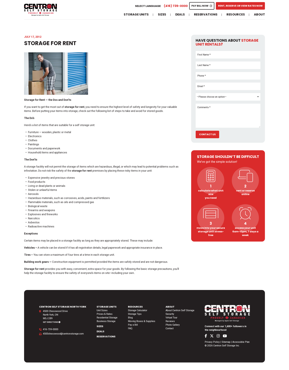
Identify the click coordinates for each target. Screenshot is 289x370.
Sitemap (226, 342)
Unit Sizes (102, 310)
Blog (130, 317)
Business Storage (106, 321)
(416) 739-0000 (176, 6)
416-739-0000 (50, 329)
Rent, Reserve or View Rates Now (240, 6)
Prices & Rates (104, 314)
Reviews (170, 321)
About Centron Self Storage (180, 310)
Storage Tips (134, 314)
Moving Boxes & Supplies (141, 321)
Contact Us (207, 134)
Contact (170, 328)
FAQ (130, 328)
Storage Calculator (137, 310)
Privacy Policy (212, 342)
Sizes (162, 15)
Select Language (148, 6)
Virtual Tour (171, 317)
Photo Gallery (173, 324)
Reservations (206, 15)
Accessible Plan (241, 342)
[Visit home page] (40, 10)
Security (170, 314)
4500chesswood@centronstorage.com (63, 333)
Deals (180, 15)
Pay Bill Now (199, 6)
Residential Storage (107, 317)
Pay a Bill (133, 324)
